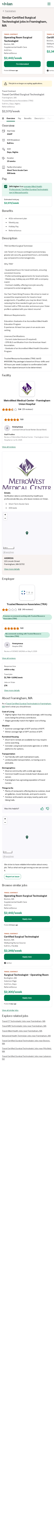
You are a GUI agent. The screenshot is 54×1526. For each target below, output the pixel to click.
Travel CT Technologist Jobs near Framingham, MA (23, 1021)
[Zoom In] (5, 514)
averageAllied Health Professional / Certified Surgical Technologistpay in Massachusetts (28, 189)
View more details (12, 569)
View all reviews (9, 447)
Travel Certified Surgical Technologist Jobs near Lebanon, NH (26, 1057)
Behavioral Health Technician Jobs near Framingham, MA (26, 1036)
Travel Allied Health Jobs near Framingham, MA (22, 1031)
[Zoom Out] (5, 518)
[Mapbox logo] (8, 552)
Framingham (10, 11)
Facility (51, 118)
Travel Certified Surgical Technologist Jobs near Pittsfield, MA (26, 1050)
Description (40, 118)
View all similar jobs (10, 1010)
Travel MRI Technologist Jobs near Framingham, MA (24, 1026)
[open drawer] (49, 4)
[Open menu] (3, 118)
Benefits (28, 118)
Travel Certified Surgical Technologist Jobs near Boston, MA (26, 1042)
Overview (11, 118)
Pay (19, 118)
